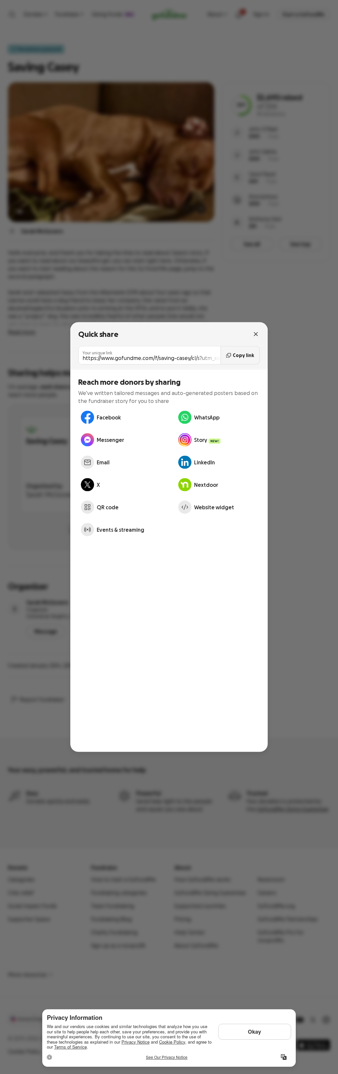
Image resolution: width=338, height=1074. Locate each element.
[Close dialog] (255, 334)
